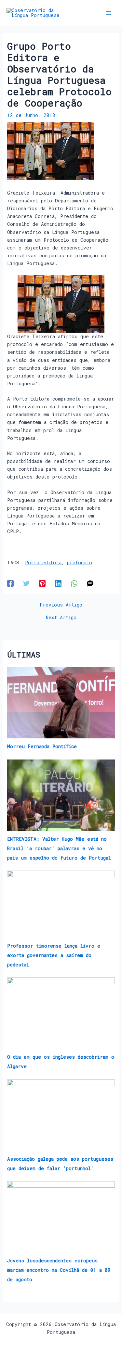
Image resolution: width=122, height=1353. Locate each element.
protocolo (79, 562)
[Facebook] (10, 583)
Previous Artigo (61, 605)
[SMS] (90, 583)
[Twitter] (26, 583)
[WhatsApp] (74, 583)
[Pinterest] (42, 583)
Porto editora (43, 562)
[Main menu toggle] (108, 13)
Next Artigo (61, 617)
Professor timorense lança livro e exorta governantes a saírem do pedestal (53, 955)
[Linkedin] (58, 583)
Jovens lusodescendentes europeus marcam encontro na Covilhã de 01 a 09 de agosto (59, 1270)
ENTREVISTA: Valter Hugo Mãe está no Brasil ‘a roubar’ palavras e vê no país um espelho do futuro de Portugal (59, 848)
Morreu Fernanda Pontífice (42, 746)
